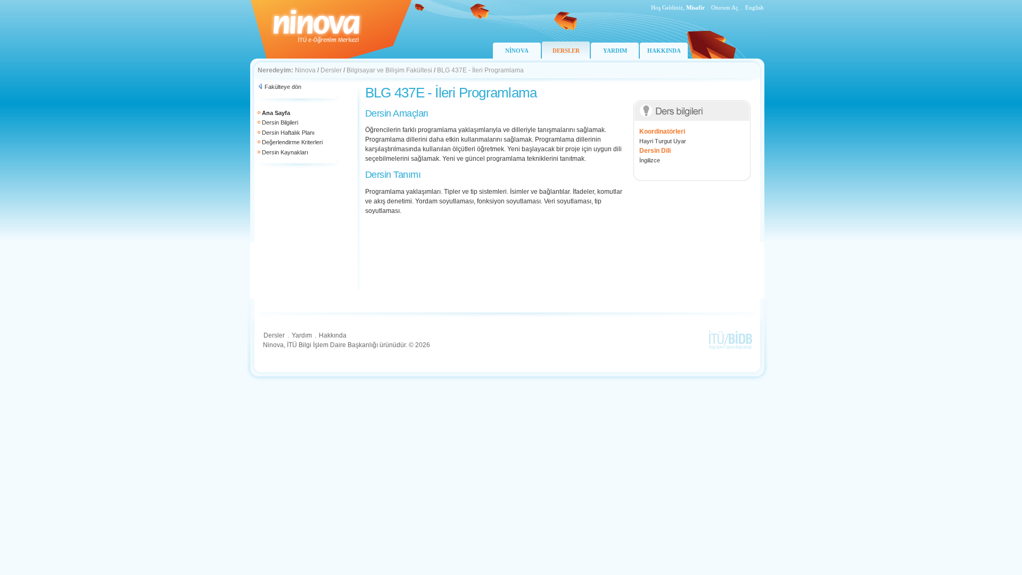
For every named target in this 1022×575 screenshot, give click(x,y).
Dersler (331, 70)
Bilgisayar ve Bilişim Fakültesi (389, 70)
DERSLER (566, 50)
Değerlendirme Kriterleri (292, 142)
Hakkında (333, 335)
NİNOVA (517, 50)
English (754, 7)
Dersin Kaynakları (285, 152)
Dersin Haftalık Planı (288, 132)
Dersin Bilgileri (280, 122)
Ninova (305, 70)
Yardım (302, 335)
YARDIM (615, 50)
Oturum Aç (724, 7)
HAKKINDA (664, 50)
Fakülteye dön (283, 87)
